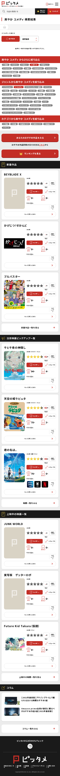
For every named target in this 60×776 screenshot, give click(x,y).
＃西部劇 (50, 91)
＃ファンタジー (29, 94)
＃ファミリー (50, 94)
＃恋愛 (6, 91)
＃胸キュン (44, 65)
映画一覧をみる (30, 503)
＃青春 (40, 94)
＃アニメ (47, 87)
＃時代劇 (17, 94)
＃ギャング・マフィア (10, 105)
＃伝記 (14, 91)
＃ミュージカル (44, 98)
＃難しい (51, 72)
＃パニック (23, 105)
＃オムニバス (21, 109)
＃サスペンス (16, 102)
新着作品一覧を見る (30, 327)
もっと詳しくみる (30, 214)
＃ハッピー (17, 68)
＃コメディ (18, 87)
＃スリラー (27, 102)
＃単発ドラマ (29, 113)
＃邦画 (14, 124)
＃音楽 (6, 102)
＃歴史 (37, 102)
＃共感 (16, 76)
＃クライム (7, 94)
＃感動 (6, 65)
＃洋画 (6, 124)
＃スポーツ (47, 105)
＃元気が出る (38, 68)
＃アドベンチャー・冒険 (33, 87)
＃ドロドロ (7, 76)
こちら (41, 144)
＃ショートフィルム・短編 (11, 98)
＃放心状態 (24, 72)
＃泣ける (15, 65)
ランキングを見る (32, 153)
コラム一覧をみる (30, 728)
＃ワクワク (7, 68)
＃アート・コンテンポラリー (12, 113)
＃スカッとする (51, 68)
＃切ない (24, 65)
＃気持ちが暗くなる (38, 72)
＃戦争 (41, 91)
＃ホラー (23, 91)
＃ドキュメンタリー (29, 98)
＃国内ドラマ (24, 124)
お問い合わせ (51, 766)
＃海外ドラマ (36, 124)
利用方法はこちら (9, 766)
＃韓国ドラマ (49, 124)
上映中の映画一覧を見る (30, 677)
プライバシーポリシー (38, 766)
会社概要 (19, 766)
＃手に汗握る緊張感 (10, 72)
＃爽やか (34, 65)
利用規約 (26, 766)
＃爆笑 (27, 68)
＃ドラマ (32, 91)
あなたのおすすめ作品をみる (30, 137)
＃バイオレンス (8, 109)
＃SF (45, 102)
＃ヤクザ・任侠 (34, 109)
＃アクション (7, 87)
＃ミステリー (35, 105)
